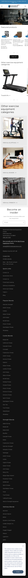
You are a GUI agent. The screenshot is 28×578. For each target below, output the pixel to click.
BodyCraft (5, 339)
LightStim (5, 536)
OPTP (4, 540)
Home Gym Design (8, 288)
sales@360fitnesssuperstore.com (12, 246)
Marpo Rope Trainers (8, 475)
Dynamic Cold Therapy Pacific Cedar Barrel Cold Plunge (18, 41)
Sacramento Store (8, 275)
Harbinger (5, 452)
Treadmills (5, 95)
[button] (1, 6)
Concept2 (5, 349)
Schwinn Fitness (7, 395)
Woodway (5, 330)
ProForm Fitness (7, 391)
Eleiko (4, 439)
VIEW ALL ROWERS (8, 172)
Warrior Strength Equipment (11, 501)
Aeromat (5, 510)
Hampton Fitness (7, 449)
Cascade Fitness (7, 346)
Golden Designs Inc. (8, 523)
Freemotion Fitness (8, 352)
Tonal (4, 491)
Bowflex (5, 433)
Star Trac (5, 404)
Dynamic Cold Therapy (9, 520)
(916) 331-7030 (7, 237)
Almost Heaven (7, 514)
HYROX (5, 311)
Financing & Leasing (8, 282)
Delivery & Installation (9, 285)
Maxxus (5, 533)
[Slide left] (10, 52)
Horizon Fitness (7, 359)
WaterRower (6, 411)
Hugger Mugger (7, 530)
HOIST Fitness (6, 307)
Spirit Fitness (6, 398)
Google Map (6, 256)
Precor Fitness (7, 324)
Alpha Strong (6, 423)
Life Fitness (6, 317)
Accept (18, 571)
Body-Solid (6, 430)
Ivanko (4, 459)
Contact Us (6, 272)
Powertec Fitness (7, 478)
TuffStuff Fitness (7, 498)
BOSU (4, 517)
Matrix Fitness (6, 375)
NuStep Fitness (7, 382)
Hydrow (5, 362)
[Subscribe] (23, 222)
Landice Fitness (7, 368)
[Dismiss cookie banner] (22, 546)
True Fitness (6, 408)
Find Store (14, 20)
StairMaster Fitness (8, 327)
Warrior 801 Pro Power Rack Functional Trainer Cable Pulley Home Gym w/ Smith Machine (6, 42)
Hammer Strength (8, 304)
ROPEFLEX (6, 482)
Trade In (5, 292)
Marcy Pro (5, 472)
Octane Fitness (7, 385)
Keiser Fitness (6, 314)
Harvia (4, 527)
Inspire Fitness (7, 462)
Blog (4, 295)
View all (14, 56)
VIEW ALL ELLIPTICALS (9, 142)
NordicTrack (6, 320)
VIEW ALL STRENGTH (9, 202)
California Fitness (7, 343)
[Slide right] (17, 52)
